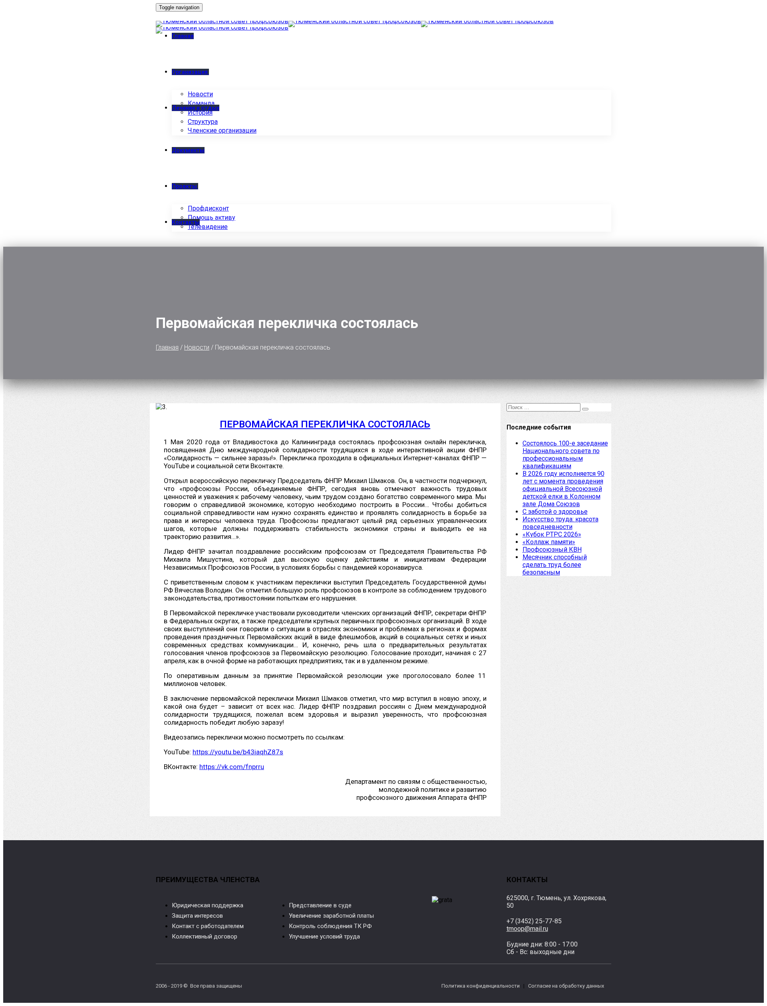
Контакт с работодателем (208, 926)
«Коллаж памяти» (549, 542)
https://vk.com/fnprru (231, 767)
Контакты (186, 222)
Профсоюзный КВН (552, 549)
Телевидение (208, 227)
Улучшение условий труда (324, 936)
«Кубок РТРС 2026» (552, 534)
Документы (188, 150)
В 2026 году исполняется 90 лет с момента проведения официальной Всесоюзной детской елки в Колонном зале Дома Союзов (563, 489)
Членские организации (222, 130)
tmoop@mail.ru (527, 928)
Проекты (184, 186)
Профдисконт (208, 208)
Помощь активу (211, 217)
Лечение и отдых (195, 108)
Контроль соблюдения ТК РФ (330, 926)
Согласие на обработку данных (566, 986)
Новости (196, 347)
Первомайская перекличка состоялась (325, 424)
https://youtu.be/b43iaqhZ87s (238, 752)
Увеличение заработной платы (331, 915)
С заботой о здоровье (555, 511)
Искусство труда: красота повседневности (560, 523)
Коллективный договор (204, 936)
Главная (167, 347)
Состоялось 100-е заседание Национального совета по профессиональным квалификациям (565, 454)
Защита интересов (197, 915)
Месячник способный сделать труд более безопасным (555, 564)
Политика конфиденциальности (480, 986)
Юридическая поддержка (207, 905)
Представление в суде (320, 905)
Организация (190, 72)
